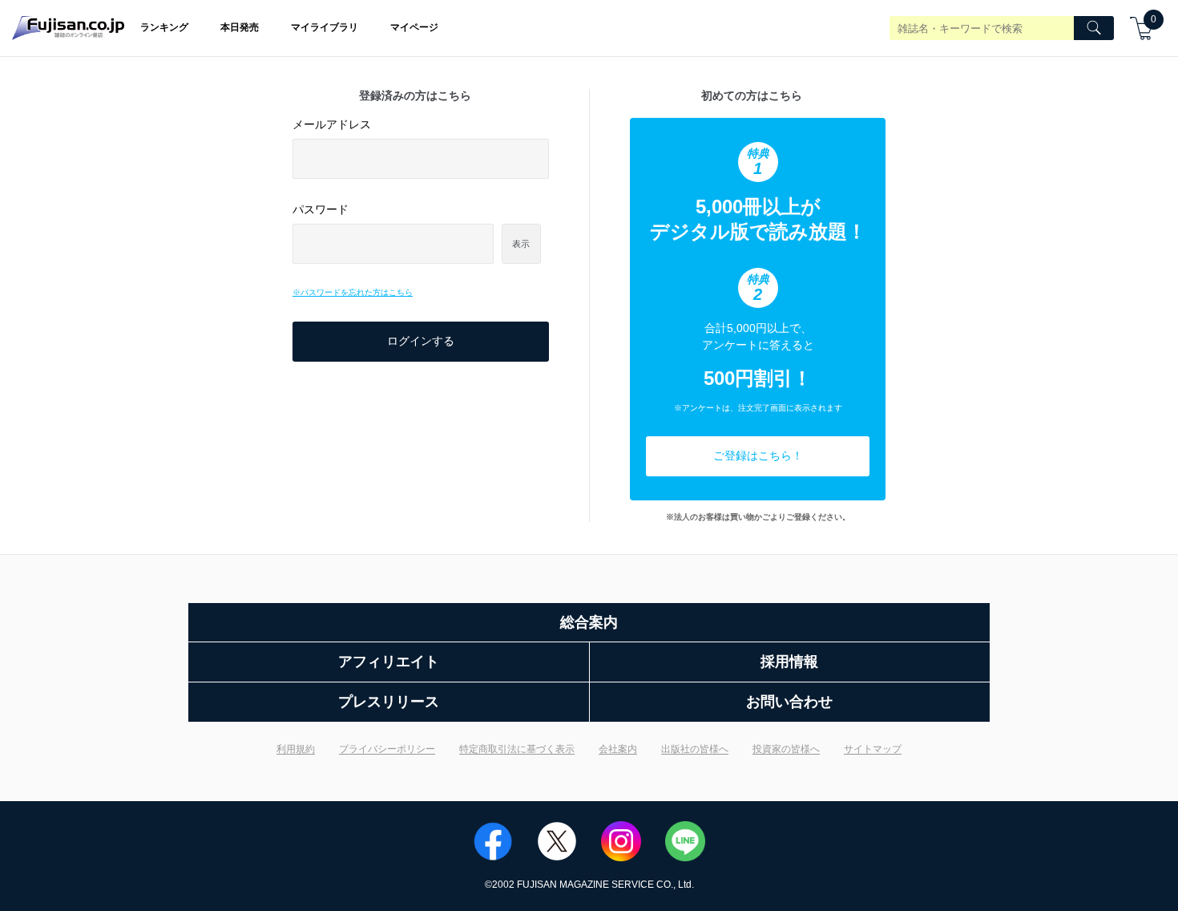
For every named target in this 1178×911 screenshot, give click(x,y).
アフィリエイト (388, 662)
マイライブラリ (324, 27)
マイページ (414, 27)
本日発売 (239, 27)
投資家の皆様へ (786, 749)
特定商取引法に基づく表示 (517, 749)
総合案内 (589, 622)
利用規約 (295, 749)
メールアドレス (331, 124)
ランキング (164, 27)
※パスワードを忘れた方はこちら (352, 292)
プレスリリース (388, 702)
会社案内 (618, 749)
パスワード (320, 209)
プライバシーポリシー (387, 749)
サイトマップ (873, 749)
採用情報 (789, 662)
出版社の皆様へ (694, 749)
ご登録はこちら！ (758, 455)
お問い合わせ (789, 702)
